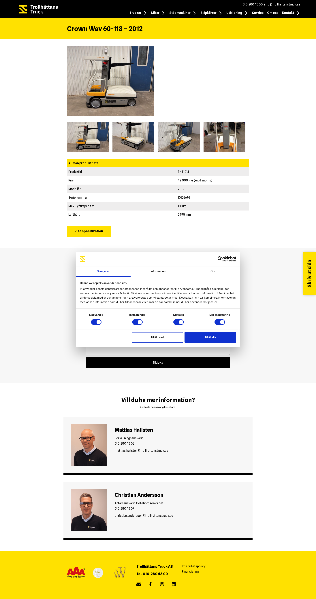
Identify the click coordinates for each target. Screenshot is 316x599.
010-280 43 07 (124, 508)
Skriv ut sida (309, 273)
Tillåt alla (210, 337)
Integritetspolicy (194, 566)
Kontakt (288, 13)
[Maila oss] (138, 585)
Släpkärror (208, 13)
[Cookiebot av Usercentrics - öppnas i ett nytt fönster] (220, 259)
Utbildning (234, 13)
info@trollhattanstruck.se (282, 4)
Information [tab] (158, 271)
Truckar (135, 13)
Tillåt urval (157, 337)
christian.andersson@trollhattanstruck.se (144, 516)
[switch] (137, 322)
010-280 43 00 (253, 4)
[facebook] (150, 585)
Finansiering (190, 571)
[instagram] (162, 585)
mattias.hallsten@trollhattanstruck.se (141, 450)
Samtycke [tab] (103, 271)
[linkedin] (174, 585)
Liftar (155, 13)
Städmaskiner (180, 13)
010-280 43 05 (124, 443)
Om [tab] (212, 271)
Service (258, 13)
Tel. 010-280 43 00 (152, 574)
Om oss (273, 13)
